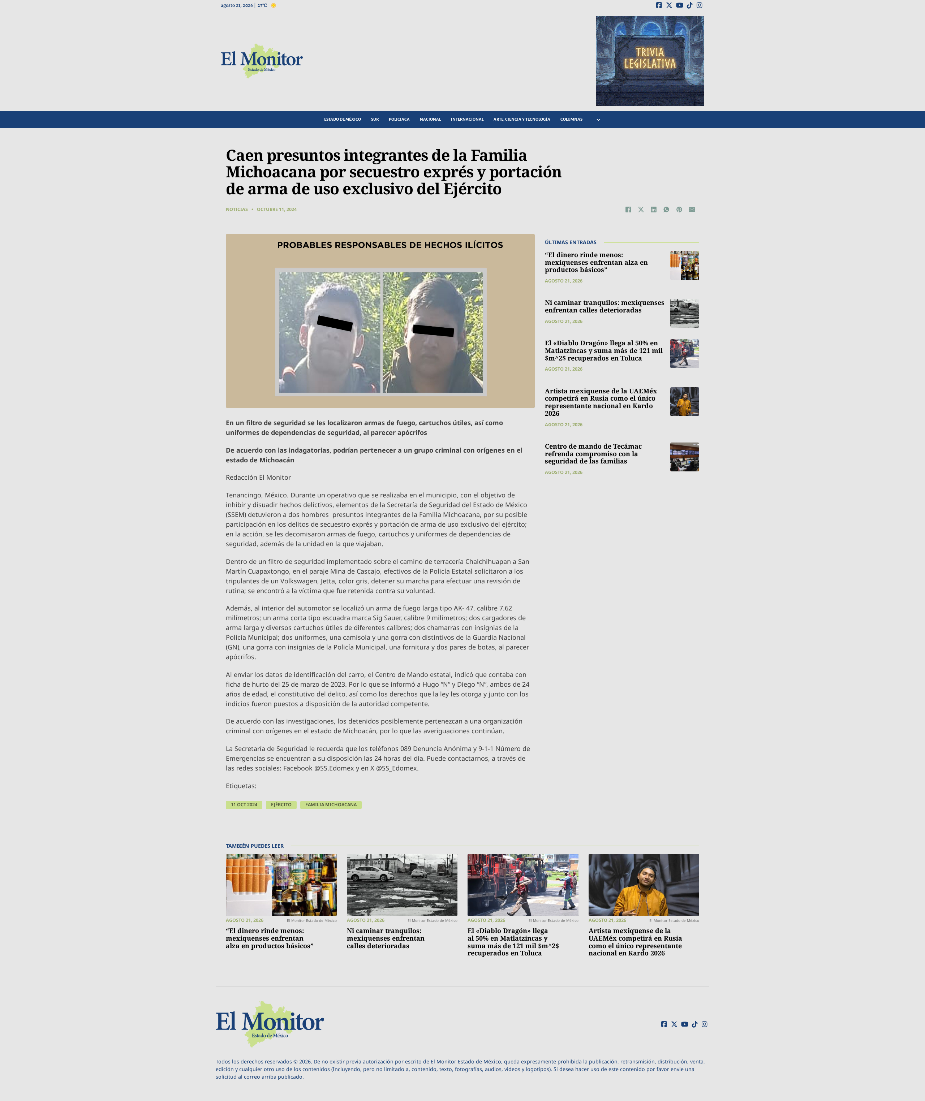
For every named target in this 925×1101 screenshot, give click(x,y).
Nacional (430, 119)
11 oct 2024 (244, 805)
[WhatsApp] (666, 209)
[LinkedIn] (653, 209)
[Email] (692, 209)
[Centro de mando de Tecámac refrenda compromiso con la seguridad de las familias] (684, 456)
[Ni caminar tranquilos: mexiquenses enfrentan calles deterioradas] (684, 313)
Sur (375, 119)
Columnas (571, 119)
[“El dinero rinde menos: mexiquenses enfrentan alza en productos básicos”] (684, 265)
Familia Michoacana (331, 805)
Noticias (237, 209)
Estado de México (342, 119)
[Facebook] (628, 209)
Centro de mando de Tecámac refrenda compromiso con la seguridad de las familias (593, 453)
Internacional (467, 119)
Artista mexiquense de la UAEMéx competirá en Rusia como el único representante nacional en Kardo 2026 (601, 402)
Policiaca (399, 119)
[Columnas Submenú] (598, 119)
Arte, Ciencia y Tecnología (522, 119)
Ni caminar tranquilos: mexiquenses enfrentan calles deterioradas (604, 306)
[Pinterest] (679, 209)
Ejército (281, 805)
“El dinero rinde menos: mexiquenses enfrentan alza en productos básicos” (596, 262)
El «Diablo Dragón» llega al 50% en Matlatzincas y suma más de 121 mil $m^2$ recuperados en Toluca (604, 350)
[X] (641, 209)
